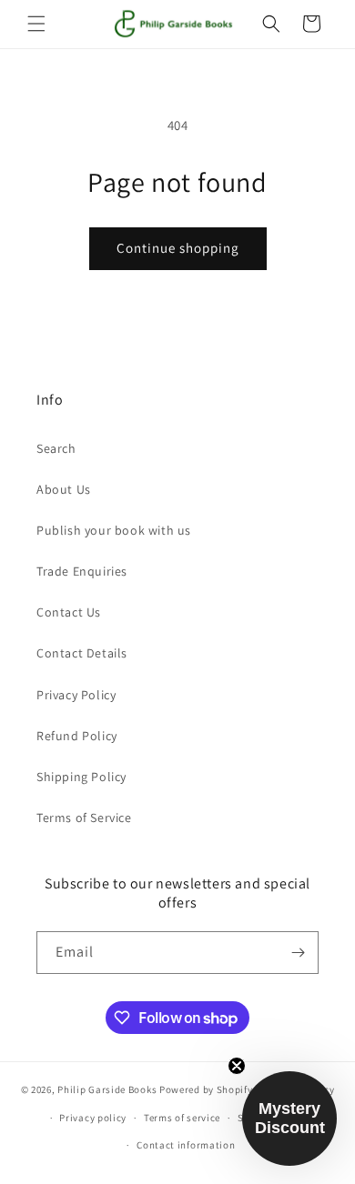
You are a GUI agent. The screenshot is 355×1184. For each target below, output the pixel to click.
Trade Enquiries (81, 571)
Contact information (186, 1145)
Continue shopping (178, 247)
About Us (63, 489)
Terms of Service (84, 817)
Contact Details (81, 653)
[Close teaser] (237, 1066)
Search (56, 448)
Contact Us (68, 612)
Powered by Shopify (206, 1089)
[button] (36, 24)
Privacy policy (93, 1117)
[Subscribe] (298, 952)
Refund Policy (76, 735)
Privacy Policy (76, 695)
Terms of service (182, 1117)
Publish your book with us (113, 530)
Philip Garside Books (107, 1089)
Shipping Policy (81, 776)
